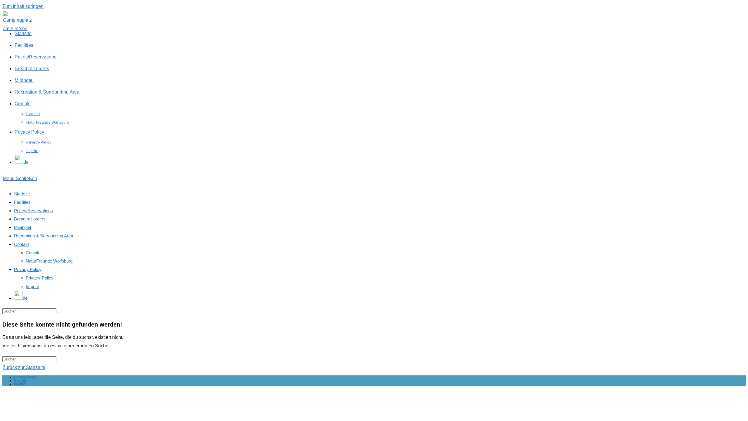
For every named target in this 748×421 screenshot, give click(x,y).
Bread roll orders (30, 218)
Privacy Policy (27, 269)
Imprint (32, 286)
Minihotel (22, 227)
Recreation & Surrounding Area (43, 235)
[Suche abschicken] (60, 312)
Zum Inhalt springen (23, 6)
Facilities (22, 202)
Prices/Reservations (33, 210)
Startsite (22, 193)
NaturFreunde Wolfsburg (49, 260)
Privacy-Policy (39, 277)
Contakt (21, 244)
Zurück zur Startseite (24, 367)
